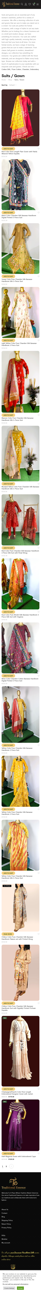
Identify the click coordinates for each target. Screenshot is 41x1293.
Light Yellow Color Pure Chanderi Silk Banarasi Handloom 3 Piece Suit (19, 344)
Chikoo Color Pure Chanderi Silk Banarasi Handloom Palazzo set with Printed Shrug (17, 938)
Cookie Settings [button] (9, 1288)
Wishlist (4, 1239)
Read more (8, 934)
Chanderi (25, 69)
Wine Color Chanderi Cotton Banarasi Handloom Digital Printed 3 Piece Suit (20, 680)
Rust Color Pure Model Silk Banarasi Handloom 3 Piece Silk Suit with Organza (20, 616)
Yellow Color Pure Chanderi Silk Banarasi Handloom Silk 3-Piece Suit (17, 877)
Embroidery (34, 69)
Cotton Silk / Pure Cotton (11, 69)
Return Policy (6, 1224)
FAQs (3, 1235)
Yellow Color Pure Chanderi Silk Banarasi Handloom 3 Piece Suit (17, 749)
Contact (4, 1213)
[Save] (38, 148)
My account (6, 1242)
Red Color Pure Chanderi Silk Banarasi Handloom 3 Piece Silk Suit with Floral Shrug (20, 552)
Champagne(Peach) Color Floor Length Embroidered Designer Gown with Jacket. (17, 1093)
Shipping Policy (7, 1220)
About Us (5, 1209)
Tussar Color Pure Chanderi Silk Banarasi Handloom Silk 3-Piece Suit (17, 280)
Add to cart (8, 149)
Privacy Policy (6, 1227)
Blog (3, 1216)
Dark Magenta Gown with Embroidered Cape (19, 1156)
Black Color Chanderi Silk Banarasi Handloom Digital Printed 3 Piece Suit (19, 216)
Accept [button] (20, 1288)
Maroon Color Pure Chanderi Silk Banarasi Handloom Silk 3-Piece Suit (17, 419)
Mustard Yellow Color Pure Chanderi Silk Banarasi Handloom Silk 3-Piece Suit (20, 488)
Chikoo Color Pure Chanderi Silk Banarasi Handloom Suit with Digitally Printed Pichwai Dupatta (19, 1008)
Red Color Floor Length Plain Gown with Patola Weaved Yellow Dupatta (19, 152)
